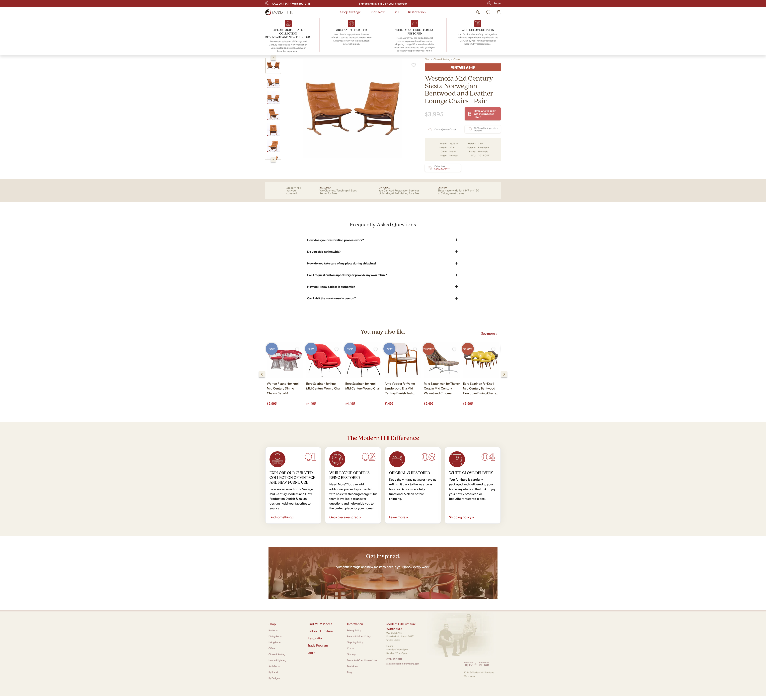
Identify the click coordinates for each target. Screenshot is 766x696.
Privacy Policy (354, 630)
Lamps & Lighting (277, 660)
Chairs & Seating (441, 59)
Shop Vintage (350, 12)
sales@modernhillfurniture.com (402, 663)
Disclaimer (352, 666)
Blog (349, 672)
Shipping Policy (355, 642)
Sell (396, 12)
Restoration (417, 12)
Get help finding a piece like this (486, 129)
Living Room (274, 642)
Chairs (456, 59)
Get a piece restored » (345, 517)
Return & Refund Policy (359, 636)
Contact (351, 648)
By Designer (274, 678)
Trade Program (318, 645)
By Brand (273, 672)
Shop (427, 59)
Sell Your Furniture (320, 631)
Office (271, 648)
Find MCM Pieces (320, 624)
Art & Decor (274, 666)
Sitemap (351, 654)
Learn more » (398, 517)
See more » (489, 333)
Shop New (377, 12)
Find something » (281, 517)
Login (497, 3)
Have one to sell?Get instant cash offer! (485, 114)
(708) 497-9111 (394, 659)
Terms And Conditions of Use (362, 660)
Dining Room (275, 636)
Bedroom (273, 630)
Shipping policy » (461, 517)
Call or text (291, 3)
